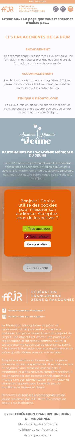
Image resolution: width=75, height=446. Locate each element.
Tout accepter (39, 229)
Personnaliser (37, 244)
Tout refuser (39, 236)
